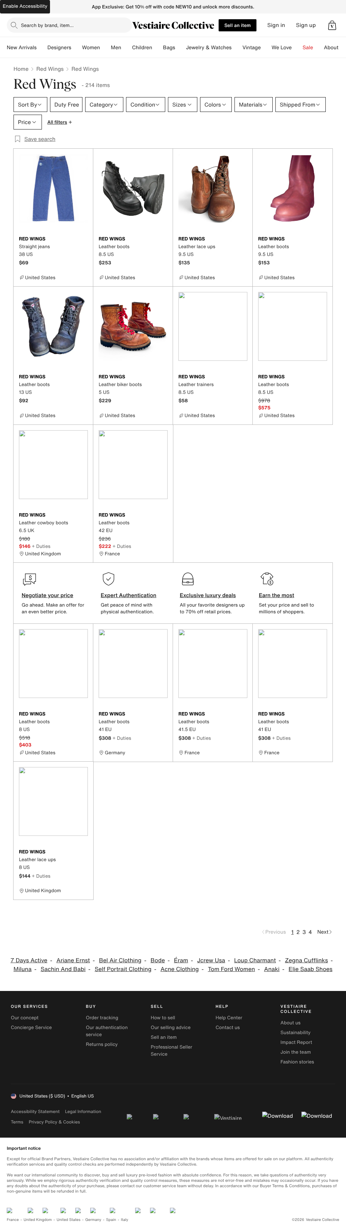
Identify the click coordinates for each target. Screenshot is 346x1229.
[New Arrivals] (42, 47)
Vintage (251, 47)
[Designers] (76, 47)
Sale (308, 47)
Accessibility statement (35, 1111)
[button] (332, 25)
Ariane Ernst (73, 960)
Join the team (295, 1052)
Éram (181, 960)
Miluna (22, 969)
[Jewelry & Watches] (237, 47)
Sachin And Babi (63, 969)
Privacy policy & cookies (54, 1122)
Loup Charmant (255, 960)
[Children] (157, 47)
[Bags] (180, 47)
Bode (157, 960)
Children (142, 47)
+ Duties (41, 546)
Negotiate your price (47, 595)
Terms (17, 1122)
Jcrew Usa (211, 960)
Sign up (306, 25)
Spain (111, 1219)
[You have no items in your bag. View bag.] (332, 25)
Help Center (229, 1017)
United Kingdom (38, 1219)
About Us (335, 47)
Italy (124, 1219)
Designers (59, 47)
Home (21, 69)
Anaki (271, 969)
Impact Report (296, 1042)
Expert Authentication (128, 595)
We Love (282, 47)
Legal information (83, 1111)
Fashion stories (297, 1061)
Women (91, 47)
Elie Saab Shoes (310, 969)
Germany (93, 1219)
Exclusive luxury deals (208, 595)
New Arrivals (21, 47)
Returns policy (102, 1044)
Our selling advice (171, 1027)
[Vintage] (266, 47)
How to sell (163, 1017)
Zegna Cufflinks (306, 960)
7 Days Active (28, 960)
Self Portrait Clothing (123, 969)
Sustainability (295, 1032)
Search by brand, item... (47, 25)
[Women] (105, 47)
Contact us (228, 1027)
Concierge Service (31, 1027)
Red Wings (50, 69)
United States (69, 1219)
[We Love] (297, 47)
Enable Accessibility (25, 6)
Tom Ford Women (231, 969)
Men (116, 47)
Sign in (276, 25)
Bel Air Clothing (120, 960)
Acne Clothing (179, 969)
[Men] (126, 47)
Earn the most (276, 595)
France (13, 1219)
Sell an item (237, 25)
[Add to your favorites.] (84, 239)
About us (290, 1022)
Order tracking (102, 1017)
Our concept (25, 1017)
